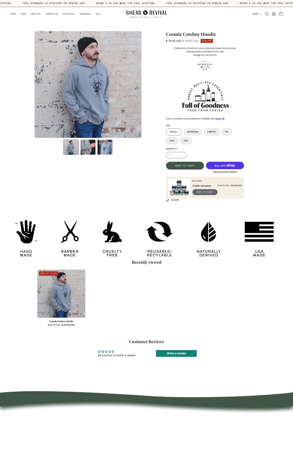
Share (175, 200)
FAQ (94, 431)
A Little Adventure (201, 185)
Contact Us (99, 441)
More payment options (225, 171)
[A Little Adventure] (179, 187)
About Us (97, 421)
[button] (35, 14)
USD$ (255, 13)
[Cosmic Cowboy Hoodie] (71, 147)
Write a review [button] (176, 353)
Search (96, 416)
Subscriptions (100, 426)
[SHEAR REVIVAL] (146, 13)
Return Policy (100, 436)
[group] (146, 298)
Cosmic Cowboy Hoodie (61, 321)
